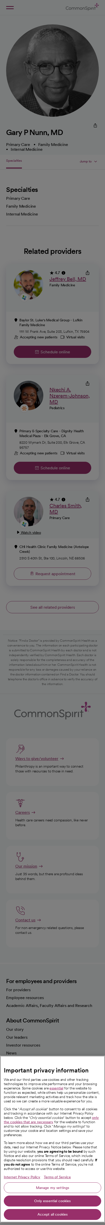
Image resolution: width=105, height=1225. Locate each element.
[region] (52, 1139)
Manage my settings (52, 1188)
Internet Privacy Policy (22, 1177)
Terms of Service (57, 1177)
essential (56, 1088)
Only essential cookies (52, 1201)
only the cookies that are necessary (51, 1120)
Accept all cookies (52, 1214)
